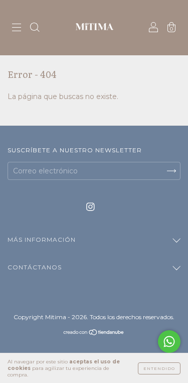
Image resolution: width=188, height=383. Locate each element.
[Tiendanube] (94, 333)
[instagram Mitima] (90, 207)
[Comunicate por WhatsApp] (169, 341)
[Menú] (17, 28)
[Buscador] (35, 28)
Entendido (159, 368)
